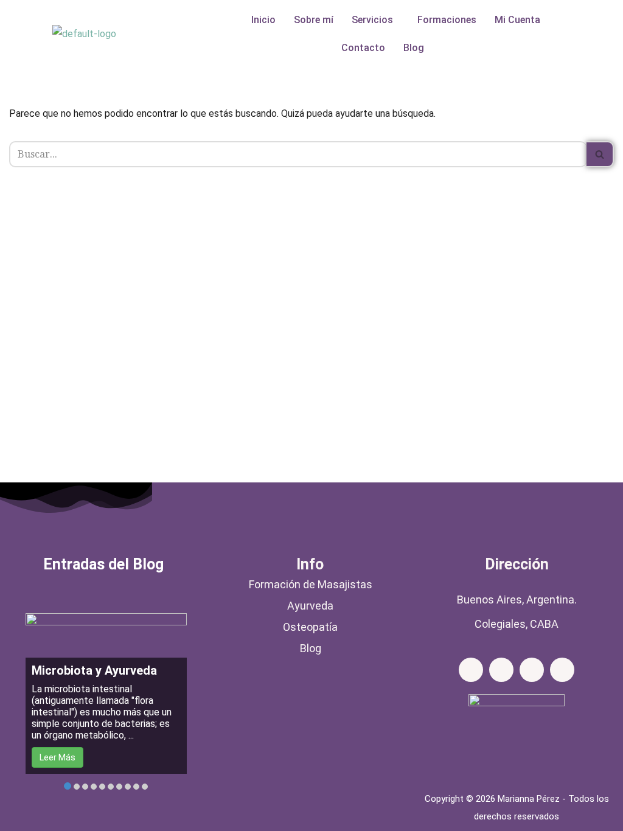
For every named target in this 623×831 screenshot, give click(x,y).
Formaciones (446, 20)
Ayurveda (310, 605)
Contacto (363, 48)
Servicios (372, 20)
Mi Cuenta (517, 20)
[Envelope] (532, 670)
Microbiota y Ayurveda (94, 670)
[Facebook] (471, 670)
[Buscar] (600, 154)
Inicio (263, 20)
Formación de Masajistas (310, 584)
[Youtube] (562, 670)
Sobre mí (313, 20)
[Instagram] (501, 670)
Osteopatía (310, 627)
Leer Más (57, 757)
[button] (375, 20)
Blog (413, 48)
